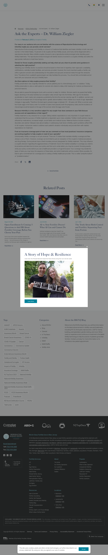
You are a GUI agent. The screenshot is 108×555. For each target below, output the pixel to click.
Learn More (31, 301)
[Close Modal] (87, 246)
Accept (84, 549)
